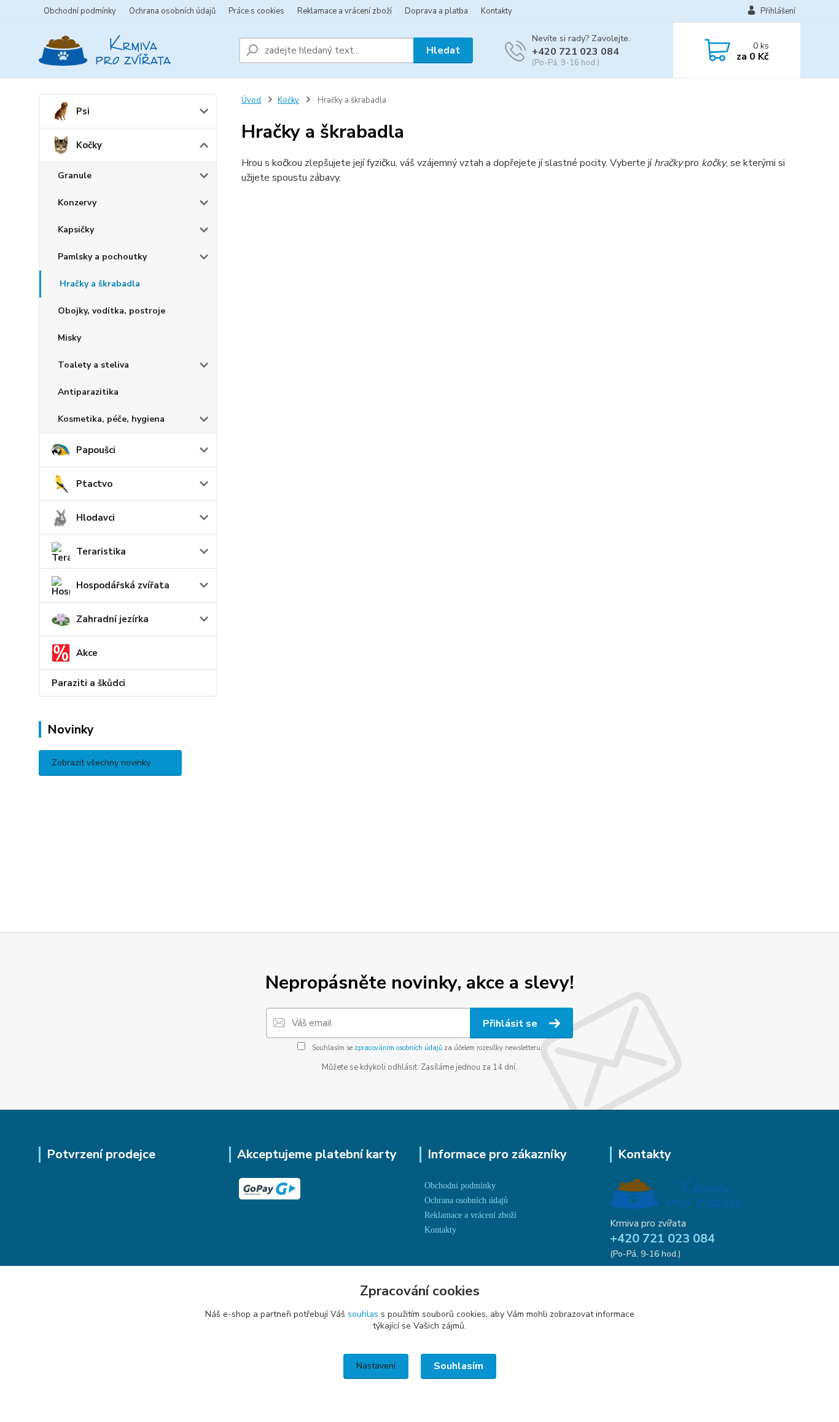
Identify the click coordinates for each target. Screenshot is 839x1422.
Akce (87, 653)
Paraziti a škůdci (88, 683)
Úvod (251, 100)
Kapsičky (76, 229)
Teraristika (101, 551)
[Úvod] (134, 50)
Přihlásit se (511, 1023)
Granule (75, 175)
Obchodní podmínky (80, 11)
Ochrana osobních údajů (172, 11)
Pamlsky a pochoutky (102, 257)
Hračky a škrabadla (100, 284)
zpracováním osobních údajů (398, 1048)
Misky (69, 338)
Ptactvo (94, 484)
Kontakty (496, 11)
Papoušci (95, 450)
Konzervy (77, 202)
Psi (83, 111)
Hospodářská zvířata (123, 585)
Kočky (89, 145)
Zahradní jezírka (112, 619)
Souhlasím (458, 1366)
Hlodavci (95, 518)
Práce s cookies (256, 11)
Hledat (443, 50)
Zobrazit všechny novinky (101, 762)
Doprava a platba (436, 11)
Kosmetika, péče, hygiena (111, 419)
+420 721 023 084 (575, 51)
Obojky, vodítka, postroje (111, 311)
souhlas (363, 1314)
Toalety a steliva (93, 365)
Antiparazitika (88, 392)
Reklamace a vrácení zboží (344, 11)
